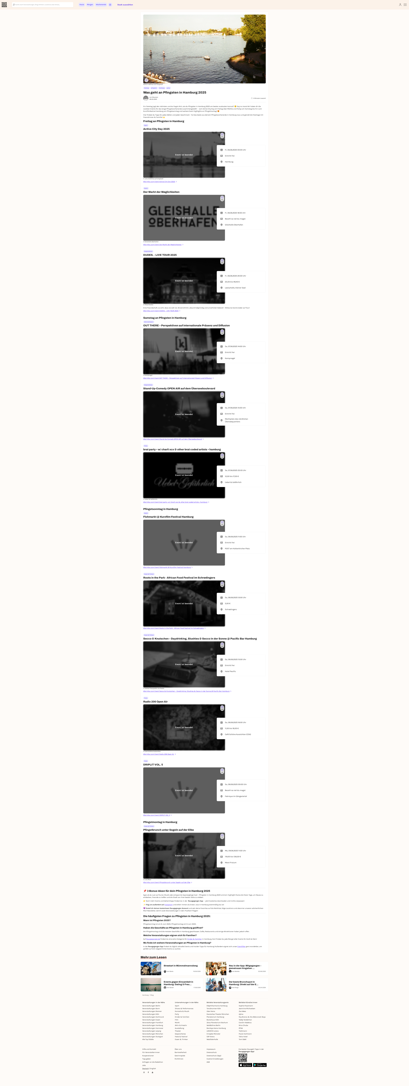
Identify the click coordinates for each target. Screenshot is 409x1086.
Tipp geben (146, 1059)
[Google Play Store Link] (260, 1065)
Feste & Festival (181, 1037)
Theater (178, 1031)
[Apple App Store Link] (245, 1065)
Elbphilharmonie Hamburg (217, 1006)
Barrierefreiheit (180, 1052)
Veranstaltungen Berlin (151, 1006)
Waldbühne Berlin (213, 1025)
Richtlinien (179, 1059)
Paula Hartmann (245, 1034)
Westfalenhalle (212, 1039)
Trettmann (243, 1031)
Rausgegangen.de (153, 939)
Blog (152, 995)
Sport (145, 125)
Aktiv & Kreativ (148, 322)
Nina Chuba (243, 1025)
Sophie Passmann (246, 1006)
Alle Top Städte (148, 1039)
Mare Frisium (230, 862)
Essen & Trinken (149, 574)
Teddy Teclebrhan (245, 1020)
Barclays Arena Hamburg (216, 1028)
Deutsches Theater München (218, 1014)
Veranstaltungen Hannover (152, 1028)
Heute (81, 5)
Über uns (178, 1049)
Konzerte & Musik (182, 1011)
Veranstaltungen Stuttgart (152, 1037)
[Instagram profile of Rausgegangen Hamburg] (144, 1072)
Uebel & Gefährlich (233, 482)
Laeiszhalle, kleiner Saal (235, 288)
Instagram (169, 905)
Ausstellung (179, 1028)
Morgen (90, 5)
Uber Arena (211, 1011)
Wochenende (101, 5)
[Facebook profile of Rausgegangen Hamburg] (148, 1072)
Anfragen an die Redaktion (152, 1062)
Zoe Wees (242, 1011)
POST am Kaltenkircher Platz (237, 548)
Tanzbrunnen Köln (214, 1008)
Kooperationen (148, 1056)
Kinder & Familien (194, 939)
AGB (208, 1062)
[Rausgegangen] (4, 4)
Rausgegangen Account (179, 908)
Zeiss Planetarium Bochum (217, 1023)
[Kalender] (110, 5)
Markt (146, 188)
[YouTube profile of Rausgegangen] (152, 1072)
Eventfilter (241, 946)
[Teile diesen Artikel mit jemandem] (146, 80)
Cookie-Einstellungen (215, 1059)
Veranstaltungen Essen (151, 1020)
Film (176, 1020)
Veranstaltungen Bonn (151, 1008)
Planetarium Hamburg (215, 1017)
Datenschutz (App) (214, 1056)
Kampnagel (230, 358)
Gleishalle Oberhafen (234, 225)
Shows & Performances (184, 1008)
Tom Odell (242, 1039)
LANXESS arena (213, 1031)
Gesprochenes (148, 251)
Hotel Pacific (230, 671)
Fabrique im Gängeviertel (236, 796)
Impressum (211, 1049)
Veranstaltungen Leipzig (151, 1031)
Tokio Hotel (243, 1037)
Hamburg (145, 995)
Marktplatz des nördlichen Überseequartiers (236, 420)
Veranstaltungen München (152, 1034)
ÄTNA (241, 1028)
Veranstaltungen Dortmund (153, 1017)
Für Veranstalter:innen (151, 1052)
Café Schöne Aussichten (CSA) (238, 734)
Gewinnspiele (180, 1056)
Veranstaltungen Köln (150, 1014)
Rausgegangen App (195, 901)
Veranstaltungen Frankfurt (152, 1023)
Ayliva (241, 1014)
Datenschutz (212, 1052)
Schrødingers (231, 609)
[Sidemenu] (405, 5)
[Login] (400, 4)
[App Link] (243, 1058)
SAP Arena (211, 1037)
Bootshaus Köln (213, 1020)
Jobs (144, 1065)
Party (145, 446)
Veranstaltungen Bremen (152, 1011)
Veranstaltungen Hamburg (152, 1025)
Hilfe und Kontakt (149, 1049)
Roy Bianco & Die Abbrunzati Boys (252, 1017)
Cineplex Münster (213, 1034)
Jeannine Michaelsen (247, 1008)
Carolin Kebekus (245, 1023)
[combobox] (42, 4)
